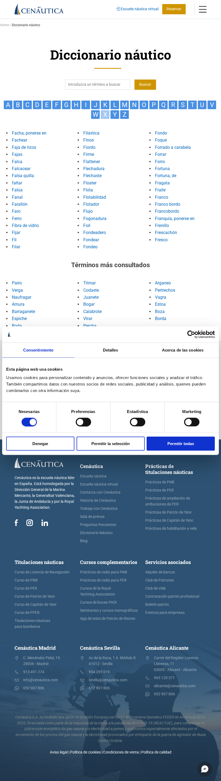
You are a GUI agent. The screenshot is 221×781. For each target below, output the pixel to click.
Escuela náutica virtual (139, 9)
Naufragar (21, 297)
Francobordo (167, 211)
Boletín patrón (157, 604)
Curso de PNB (26, 580)
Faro (16, 211)
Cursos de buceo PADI (98, 602)
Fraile (160, 189)
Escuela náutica (93, 476)
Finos (88, 140)
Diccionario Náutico (96, 533)
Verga (17, 290)
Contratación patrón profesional (172, 596)
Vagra (160, 297)
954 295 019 (99, 672)
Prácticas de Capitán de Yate (169, 520)
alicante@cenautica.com (174, 686)
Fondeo (90, 246)
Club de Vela (155, 588)
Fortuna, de (165, 175)
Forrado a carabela (173, 147)
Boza (160, 311)
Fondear (91, 239)
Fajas (17, 154)
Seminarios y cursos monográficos (109, 610)
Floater (89, 182)
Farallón (19, 204)
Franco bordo (167, 204)
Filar (16, 246)
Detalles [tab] (110, 350)
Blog (84, 541)
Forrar (160, 154)
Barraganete (23, 311)
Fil (14, 239)
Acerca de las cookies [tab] (182, 350)
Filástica (91, 133)
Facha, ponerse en (29, 133)
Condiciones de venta (121, 752)
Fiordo (89, 147)
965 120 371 (164, 678)
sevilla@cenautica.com (108, 680)
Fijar (16, 232)
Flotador (91, 204)
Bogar (89, 304)
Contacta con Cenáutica (100, 492)
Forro (160, 161)
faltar (17, 182)
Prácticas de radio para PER (103, 580)
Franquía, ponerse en (175, 218)
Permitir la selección (110, 443)
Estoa (160, 304)
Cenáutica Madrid (35, 648)
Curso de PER (26, 588)
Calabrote (92, 311)
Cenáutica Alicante (166, 648)
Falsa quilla (23, 175)
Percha (89, 325)
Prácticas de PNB (159, 482)
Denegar (40, 443)
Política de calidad (156, 752)
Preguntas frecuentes (98, 524)
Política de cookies (85, 752)
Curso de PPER (27, 612)
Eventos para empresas (165, 612)
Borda (160, 318)
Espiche (19, 318)
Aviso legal (59, 752)
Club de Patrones (159, 580)
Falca (17, 161)
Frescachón (166, 232)
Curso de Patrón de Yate (35, 596)
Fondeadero (94, 232)
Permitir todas (180, 443)
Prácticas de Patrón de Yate (168, 512)
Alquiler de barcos (160, 572)
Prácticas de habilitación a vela (171, 528)
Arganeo (163, 282)
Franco (161, 197)
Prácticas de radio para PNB (103, 572)
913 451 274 (33, 672)
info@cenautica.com (40, 680)
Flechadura (94, 168)
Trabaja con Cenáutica (99, 508)
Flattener (91, 161)
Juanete (91, 297)
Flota (88, 189)
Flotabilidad (94, 197)
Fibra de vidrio (25, 225)
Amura (18, 304)
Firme (88, 154)
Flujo (88, 211)
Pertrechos (165, 290)
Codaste (91, 290)
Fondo (161, 133)
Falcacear (21, 168)
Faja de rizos (24, 147)
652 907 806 (33, 688)
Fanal (17, 197)
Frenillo (162, 225)
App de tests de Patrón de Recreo (107, 618)
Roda (17, 325)
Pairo (17, 282)
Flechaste (92, 175)
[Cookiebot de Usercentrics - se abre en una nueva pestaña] (191, 334)
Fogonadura (94, 218)
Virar (87, 318)
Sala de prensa (92, 516)
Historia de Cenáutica (98, 500)
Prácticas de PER (159, 490)
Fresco (161, 239)
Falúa (17, 189)
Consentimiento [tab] (38, 350)
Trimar (89, 282)
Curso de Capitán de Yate (35, 604)
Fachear (19, 140)
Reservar (174, 9)
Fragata (162, 182)
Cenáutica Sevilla (100, 648)
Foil (86, 225)
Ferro (17, 218)
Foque (161, 140)
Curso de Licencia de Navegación (42, 572)
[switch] (83, 422)
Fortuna (162, 168)
